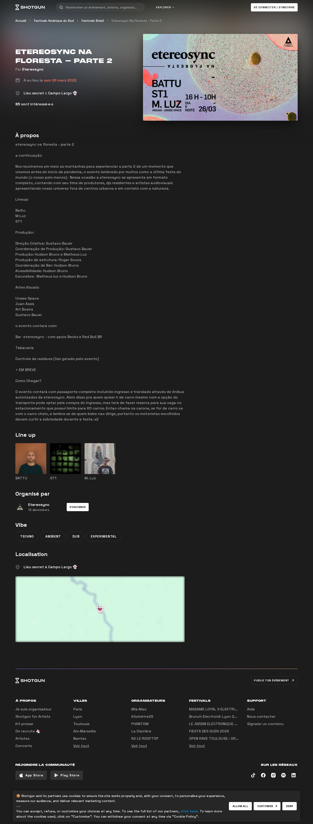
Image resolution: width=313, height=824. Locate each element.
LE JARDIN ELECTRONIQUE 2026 (216, 723)
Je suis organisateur (33, 709)
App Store (34, 775)
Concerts (23, 745)
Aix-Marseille (84, 731)
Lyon (77, 716)
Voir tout (81, 745)
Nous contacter (261, 716)
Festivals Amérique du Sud (54, 21)
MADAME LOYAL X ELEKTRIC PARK (218, 709)
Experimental (103, 536)
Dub (75, 536)
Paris (77, 709)
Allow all (240, 806)
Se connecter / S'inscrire (274, 7)
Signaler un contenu (265, 723)
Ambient (53, 536)
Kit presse (24, 723)
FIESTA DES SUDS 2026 (209, 731)
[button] (78, 507)
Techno (27, 536)
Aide (251, 709)
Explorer (163, 7)
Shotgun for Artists (32, 716)
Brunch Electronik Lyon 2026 (215, 716)
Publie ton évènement (271, 680)
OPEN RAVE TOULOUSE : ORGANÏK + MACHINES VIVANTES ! (238, 738)
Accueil (20, 21)
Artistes (22, 738)
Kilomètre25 (142, 716)
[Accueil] (30, 7)
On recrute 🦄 (27, 731)
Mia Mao (138, 709)
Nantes (79, 738)
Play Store (69, 775)
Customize (265, 806)
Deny (289, 806)
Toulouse (81, 723)
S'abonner (77, 507)
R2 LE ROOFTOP (145, 738)
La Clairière (141, 731)
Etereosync (33, 69)
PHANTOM (140, 723)
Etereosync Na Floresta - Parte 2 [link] (137, 21)
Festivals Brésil (93, 21)
